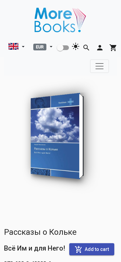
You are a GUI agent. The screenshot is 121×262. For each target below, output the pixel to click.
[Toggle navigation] (99, 66)
